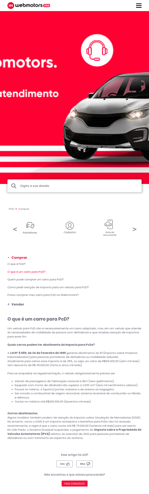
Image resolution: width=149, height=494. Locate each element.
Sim (62, 463)
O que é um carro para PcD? (26, 272)
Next (134, 227)
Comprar (19, 257)
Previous (15, 227)
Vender (17, 304)
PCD (11, 209)
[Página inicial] (28, 5)
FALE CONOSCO (75, 483)
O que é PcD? (16, 264)
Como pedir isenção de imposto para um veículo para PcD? (48, 287)
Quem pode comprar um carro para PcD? (35, 279)
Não (82, 463)
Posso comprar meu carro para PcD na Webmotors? (42, 295)
